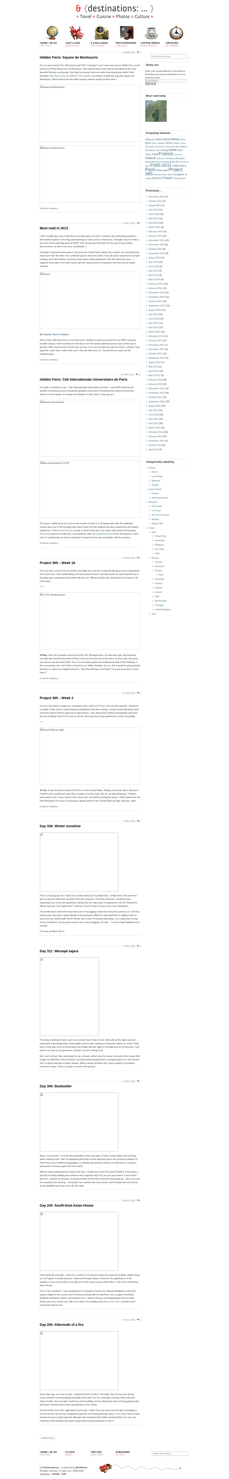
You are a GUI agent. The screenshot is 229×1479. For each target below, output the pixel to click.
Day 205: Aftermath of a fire (61, 1325)
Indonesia (160, 540)
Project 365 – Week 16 (57, 563)
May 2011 (153, 419)
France (166, 153)
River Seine (167, 174)
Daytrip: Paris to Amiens (56, 334)
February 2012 (155, 379)
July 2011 (153, 410)
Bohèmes (78, 790)
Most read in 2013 (54, 228)
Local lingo (157, 476)
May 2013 (153, 323)
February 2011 (155, 432)
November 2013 (156, 297)
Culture (152, 468)
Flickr (70, 1453)
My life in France (180, 161)
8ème (148, 143)
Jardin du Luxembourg (165, 158)
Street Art (157, 178)
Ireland (150, 158)
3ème (153, 140)
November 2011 (156, 393)
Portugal (159, 605)
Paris (150, 169)
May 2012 (153, 366)
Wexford (181, 178)
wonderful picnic (104, 534)
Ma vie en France (160, 515)
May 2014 (153, 270)
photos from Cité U (112, 1301)
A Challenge (99, 44)
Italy (157, 596)
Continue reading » (49, 208)
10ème (154, 143)
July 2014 (153, 262)
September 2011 (156, 401)
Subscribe (123, 1453)
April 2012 (153, 371)
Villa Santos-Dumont (59, 76)
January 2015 (155, 236)
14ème (168, 143)
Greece (158, 583)
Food (155, 154)
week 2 (45, 706)
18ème (183, 143)
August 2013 (154, 310)
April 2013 (153, 327)
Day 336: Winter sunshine (60, 826)
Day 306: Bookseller (56, 1086)
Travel (167, 178)
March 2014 (154, 279)
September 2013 (156, 305)
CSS (64, 1474)
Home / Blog (49, 44)
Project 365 (104, 706)
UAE (157, 553)
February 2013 (155, 336)
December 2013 (156, 292)
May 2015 (153, 218)
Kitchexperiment (160, 497)
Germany (159, 579)
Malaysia (180, 158)
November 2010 (156, 440)
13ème (160, 143)
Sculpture (178, 174)
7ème (183, 139)
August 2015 (154, 205)
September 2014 (156, 253)
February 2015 (155, 231)
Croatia (158, 562)
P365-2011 (161, 165)
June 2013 (153, 318)
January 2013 (155, 340)
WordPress (81, 1467)
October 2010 (155, 445)
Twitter (97, 1453)
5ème (166, 139)
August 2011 (154, 406)
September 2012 (156, 358)
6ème (175, 139)
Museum (159, 162)
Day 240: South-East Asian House (66, 1205)
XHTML (56, 1474)
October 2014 (155, 249)
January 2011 (155, 436)
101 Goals (149, 146)
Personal (152, 502)
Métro (147, 166)
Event (154, 472)
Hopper (60, 797)
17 (139, 374)
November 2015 (156, 196)
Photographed (126, 44)
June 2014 (153, 266)
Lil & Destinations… (50, 1467)
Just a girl (73, 44)
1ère (147, 139)
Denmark (159, 566)
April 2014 (153, 275)
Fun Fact (156, 510)
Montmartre (150, 162)
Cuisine (155, 493)
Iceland (158, 587)
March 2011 (154, 427)
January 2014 (155, 288)
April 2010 (153, 449)
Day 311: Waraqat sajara (59, 951)
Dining (165, 150)
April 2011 (153, 423)
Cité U (158, 150)
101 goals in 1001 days (165, 147)
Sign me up (151, 84)
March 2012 (154, 375)
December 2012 (156, 345)
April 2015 (153, 223)
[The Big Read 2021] (156, 111)
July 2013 (153, 314)
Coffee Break (150, 44)
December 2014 (156, 240)
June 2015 (153, 214)
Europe (155, 558)
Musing (155, 519)
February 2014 (155, 284)
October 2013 (155, 301)
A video (117, 1414)
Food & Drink (154, 489)
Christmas (150, 150)
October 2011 (155, 397)
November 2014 (156, 244)
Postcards (162, 170)
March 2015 (154, 227)
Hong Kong (178, 155)
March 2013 (154, 331)
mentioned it (64, 530)
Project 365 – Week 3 (56, 698)
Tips (154, 614)
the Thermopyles (82, 76)
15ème (176, 143)
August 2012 (154, 362)
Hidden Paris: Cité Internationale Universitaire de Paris (83, 379)
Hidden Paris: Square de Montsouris (69, 57)
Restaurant (157, 175)
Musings (167, 161)
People (155, 485)
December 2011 (156, 388)
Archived (172, 44)
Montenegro (161, 600)
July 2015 (153, 209)
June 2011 (153, 414)
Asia (177, 146)
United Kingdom (163, 609)
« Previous (48, 1438)
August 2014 (154, 257)
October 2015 (155, 201)
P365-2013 (179, 165)
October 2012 (155, 353)
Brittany (183, 147)
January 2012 (155, 384)
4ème (159, 139)
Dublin (173, 150)
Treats (175, 178)
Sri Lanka (159, 549)
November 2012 (156, 349)
